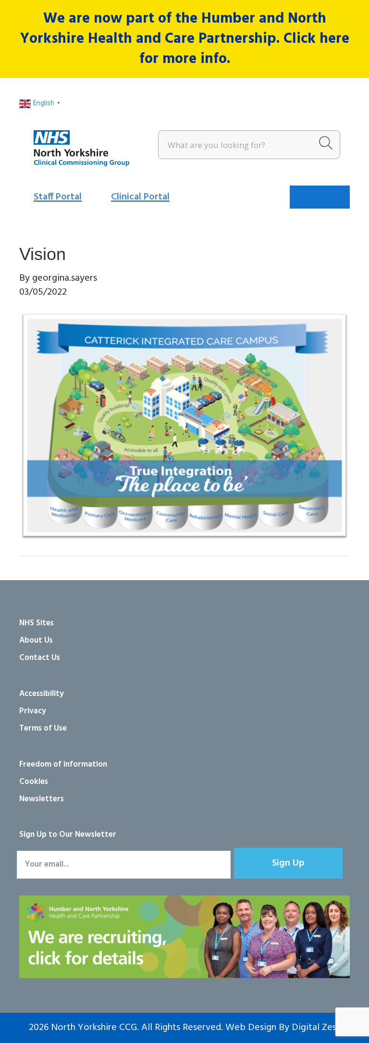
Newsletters (41, 799)
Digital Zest (316, 1027)
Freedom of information (63, 764)
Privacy (32, 711)
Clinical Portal (140, 197)
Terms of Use (43, 728)
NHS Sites (36, 623)
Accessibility (41, 693)
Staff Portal (58, 197)
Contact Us (39, 657)
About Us (36, 640)
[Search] (326, 145)
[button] (288, 863)
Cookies (33, 781)
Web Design (250, 1027)
